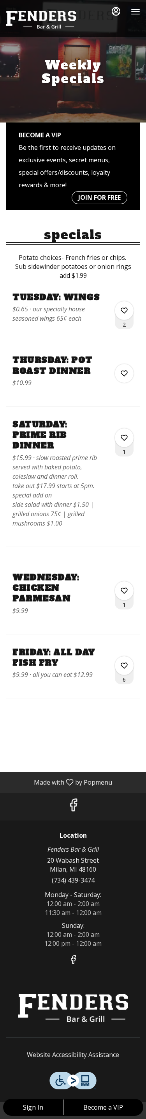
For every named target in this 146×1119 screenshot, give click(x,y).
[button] (73, 317)
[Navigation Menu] (135, 11)
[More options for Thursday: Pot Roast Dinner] (124, 373)
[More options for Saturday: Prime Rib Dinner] (124, 437)
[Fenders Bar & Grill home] (41, 19)
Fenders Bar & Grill (73, 1008)
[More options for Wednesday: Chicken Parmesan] (124, 590)
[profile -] (116, 11)
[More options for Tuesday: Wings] (124, 310)
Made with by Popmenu (59, 782)
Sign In (33, 1107)
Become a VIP (103, 1107)
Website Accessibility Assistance (73, 1054)
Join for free (99, 197)
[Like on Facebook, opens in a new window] (73, 807)
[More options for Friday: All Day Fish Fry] (124, 665)
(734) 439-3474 (73, 880)
